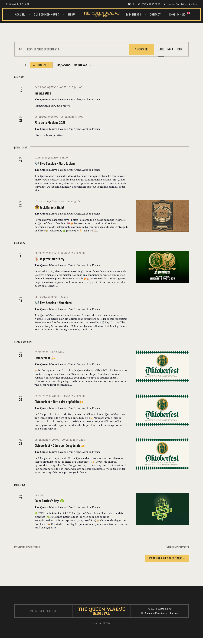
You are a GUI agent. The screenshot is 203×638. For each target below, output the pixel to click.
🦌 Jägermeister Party (49, 259)
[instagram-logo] (129, 4)
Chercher (141, 49)
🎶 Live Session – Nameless (53, 303)
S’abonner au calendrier (165, 558)
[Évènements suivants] (24, 65)
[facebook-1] (133, 4)
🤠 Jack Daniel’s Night (49, 207)
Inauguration (43, 93)
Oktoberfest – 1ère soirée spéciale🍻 (59, 402)
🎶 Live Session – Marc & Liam (55, 163)
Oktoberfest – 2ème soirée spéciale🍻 (60, 446)
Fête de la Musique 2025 (50, 123)
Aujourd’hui (41, 64)
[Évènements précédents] (16, 65)
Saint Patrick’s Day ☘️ (49, 501)
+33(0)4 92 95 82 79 (160, 608)
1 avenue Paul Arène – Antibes (161, 613)
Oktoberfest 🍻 (45, 358)
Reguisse (97, 623)
